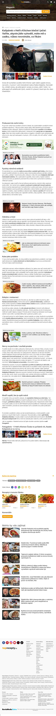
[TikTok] (21, 642)
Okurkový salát (23, 687)
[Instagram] (10, 642)
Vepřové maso (26, 680)
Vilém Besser (28, 40)
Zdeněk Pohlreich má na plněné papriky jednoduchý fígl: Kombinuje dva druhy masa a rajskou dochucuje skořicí (36, 530)
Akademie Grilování (11, 15)
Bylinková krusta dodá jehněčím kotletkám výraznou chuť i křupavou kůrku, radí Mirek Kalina (36, 612)
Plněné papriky (13, 685)
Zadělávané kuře (24, 504)
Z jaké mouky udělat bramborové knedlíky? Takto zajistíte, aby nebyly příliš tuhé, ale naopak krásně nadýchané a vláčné (37, 285)
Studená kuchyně (21, 17)
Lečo (21, 688)
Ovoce (24, 683)
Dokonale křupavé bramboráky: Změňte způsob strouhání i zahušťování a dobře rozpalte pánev (45, 695)
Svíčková (38, 677)
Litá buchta (4, 704)
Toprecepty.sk (49, 643)
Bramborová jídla (33, 680)
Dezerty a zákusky (45, 675)
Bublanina (40, 688)
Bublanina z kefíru (6, 702)
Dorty (21, 683)
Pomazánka (30, 17)
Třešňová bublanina (26, 678)
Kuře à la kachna (9, 476)
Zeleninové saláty (6, 683)
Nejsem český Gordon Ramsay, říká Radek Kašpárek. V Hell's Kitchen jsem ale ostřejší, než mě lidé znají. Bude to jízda (37, 205)
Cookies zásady (39, 649)
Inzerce (38, 660)
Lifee (47, 651)
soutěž (38, 480)
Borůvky (14, 17)
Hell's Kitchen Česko (21, 480)
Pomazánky (11, 675)
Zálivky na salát (17, 678)
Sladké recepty (33, 682)
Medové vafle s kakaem (7, 693)
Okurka (19, 15)
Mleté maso (19, 680)
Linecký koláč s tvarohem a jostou (10, 698)
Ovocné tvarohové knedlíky (34, 685)
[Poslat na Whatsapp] (19, 487)
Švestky (30, 15)
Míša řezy (46, 687)
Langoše (8, 688)
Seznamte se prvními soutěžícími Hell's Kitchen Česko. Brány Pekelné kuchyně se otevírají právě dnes (37, 157)
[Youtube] (14, 642)
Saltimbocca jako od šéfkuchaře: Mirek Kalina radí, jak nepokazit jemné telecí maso (37, 589)
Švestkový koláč (47, 688)
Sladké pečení (43, 17)
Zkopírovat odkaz (29, 487)
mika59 (21, 507)
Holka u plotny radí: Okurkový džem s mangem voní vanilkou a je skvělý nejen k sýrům (36, 334)
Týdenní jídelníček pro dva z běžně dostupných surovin (28, 697)
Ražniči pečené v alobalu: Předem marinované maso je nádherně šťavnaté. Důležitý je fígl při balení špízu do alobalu (36, 384)
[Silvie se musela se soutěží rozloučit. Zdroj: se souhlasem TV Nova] (34, 76)
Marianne (48, 648)
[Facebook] (3, 642)
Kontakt (38, 672)
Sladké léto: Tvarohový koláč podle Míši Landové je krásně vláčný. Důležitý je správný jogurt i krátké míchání (35, 544)
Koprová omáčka (31, 687)
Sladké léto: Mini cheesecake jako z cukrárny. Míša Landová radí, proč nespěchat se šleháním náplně (37, 601)
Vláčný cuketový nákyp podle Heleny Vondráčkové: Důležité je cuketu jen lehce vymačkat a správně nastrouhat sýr (36, 567)
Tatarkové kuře (42, 504)
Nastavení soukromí (38, 644)
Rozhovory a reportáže (15, 27)
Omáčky (36, 17)
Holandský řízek (40, 687)
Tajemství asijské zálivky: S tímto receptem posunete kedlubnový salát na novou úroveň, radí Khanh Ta (37, 556)
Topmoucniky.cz (49, 645)
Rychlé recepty (11, 682)
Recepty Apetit (29, 651)
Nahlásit (38, 668)
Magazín (10, 7)
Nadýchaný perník (27, 688)
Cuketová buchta (15, 688)
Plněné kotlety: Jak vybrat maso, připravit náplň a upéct (27, 700)
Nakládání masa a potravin (30, 675)
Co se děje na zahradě (30, 677)
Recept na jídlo (29, 643)
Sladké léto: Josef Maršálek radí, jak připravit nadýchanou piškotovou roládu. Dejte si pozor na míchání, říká (37, 578)
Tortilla (38, 675)
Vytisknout (22, 487)
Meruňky (45, 15)
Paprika (24, 15)
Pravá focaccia (44, 677)
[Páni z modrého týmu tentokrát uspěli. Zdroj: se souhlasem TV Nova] (8, 76)
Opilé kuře (5, 504)
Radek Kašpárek (31, 480)
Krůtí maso (13, 680)
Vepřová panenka (35, 678)
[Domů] (3, 27)
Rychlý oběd (34, 688)
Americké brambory (15, 677)
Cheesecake (8, 687)
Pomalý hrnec (41, 680)
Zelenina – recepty (19, 675)
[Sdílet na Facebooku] (12, 487)
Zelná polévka (10, 678)
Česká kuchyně (48, 682)
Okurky (39, 15)
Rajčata (8, 17)
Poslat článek (26, 487)
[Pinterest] (7, 642)
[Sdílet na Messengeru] (16, 487)
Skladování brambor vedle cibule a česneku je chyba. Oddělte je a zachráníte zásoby (46, 700)
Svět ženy (28, 652)
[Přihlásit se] (54, 2)
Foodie (37, 666)
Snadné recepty (19, 682)
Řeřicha (22, 677)
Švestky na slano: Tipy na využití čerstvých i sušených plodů (27, 694)
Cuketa (35, 15)
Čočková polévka (16, 687)
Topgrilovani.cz (49, 646)
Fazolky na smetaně (22, 685)
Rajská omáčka (44, 685)
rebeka (3, 507)
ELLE (47, 649)
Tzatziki (42, 678)
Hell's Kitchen (11, 480)
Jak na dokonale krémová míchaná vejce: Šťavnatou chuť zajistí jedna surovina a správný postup (36, 245)
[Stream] (18, 642)
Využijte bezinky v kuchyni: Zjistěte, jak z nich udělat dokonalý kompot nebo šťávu (46, 704)
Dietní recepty (41, 682)
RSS (37, 662)
